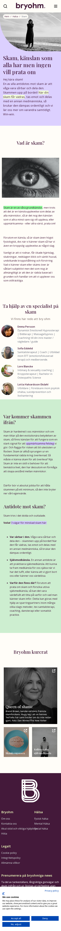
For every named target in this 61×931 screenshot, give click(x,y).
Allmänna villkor (10, 862)
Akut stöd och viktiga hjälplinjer (19, 828)
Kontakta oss (9, 823)
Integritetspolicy (10, 858)
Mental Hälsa (42, 823)
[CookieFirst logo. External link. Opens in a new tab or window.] (3, 893)
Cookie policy (9, 853)
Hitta (4, 833)
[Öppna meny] (55, 6)
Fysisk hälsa (41, 818)
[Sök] (5, 6)
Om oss (5, 818)
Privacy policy (52, 890)
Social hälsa (41, 828)
